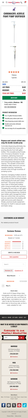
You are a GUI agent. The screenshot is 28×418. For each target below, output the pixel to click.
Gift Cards (15, 317)
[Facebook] (3, 407)
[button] (14, 72)
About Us (4, 317)
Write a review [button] (14, 252)
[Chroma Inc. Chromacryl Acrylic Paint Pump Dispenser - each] (14, 32)
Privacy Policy (10, 416)
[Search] (6, 2)
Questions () (19, 270)
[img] (10, 281)
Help (25, 317)
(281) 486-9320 (14, 386)
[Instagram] (9, 407)
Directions (15, 356)
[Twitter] (14, 407)
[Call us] (21, 2)
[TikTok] (24, 407)
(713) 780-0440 (14, 370)
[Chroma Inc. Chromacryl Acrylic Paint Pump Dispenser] (14, 56)
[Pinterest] (19, 407)
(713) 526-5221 (14, 354)
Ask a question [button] (14, 257)
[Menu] (3, 2)
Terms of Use (18, 416)
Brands (9, 317)
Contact (21, 317)
